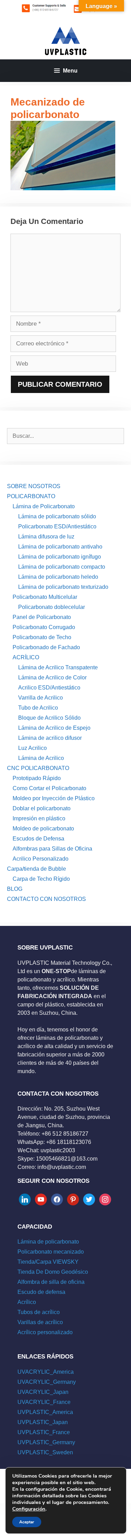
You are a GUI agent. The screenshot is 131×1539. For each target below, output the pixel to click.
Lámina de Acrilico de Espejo (54, 728)
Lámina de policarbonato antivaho (60, 547)
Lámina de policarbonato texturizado (63, 587)
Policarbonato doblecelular (51, 607)
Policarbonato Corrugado (44, 627)
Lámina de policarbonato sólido (57, 516)
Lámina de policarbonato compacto (61, 567)
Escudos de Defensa (38, 839)
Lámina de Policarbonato (44, 506)
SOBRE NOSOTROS (33, 486)
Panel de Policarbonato (42, 617)
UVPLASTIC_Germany (46, 1442)
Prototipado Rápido (37, 778)
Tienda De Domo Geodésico (52, 1272)
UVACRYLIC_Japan (42, 1392)
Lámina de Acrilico (41, 758)
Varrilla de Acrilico (40, 698)
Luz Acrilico (32, 748)
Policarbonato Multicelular (45, 597)
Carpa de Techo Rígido (41, 879)
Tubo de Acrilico (38, 708)
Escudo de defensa (41, 1292)
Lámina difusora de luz (46, 537)
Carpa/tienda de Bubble (36, 869)
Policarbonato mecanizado (50, 1252)
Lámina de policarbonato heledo (58, 577)
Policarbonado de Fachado (46, 647)
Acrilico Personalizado (40, 859)
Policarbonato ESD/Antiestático (57, 526)
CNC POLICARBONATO (38, 768)
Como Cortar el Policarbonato (49, 788)
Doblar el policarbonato (42, 808)
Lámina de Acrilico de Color (52, 677)
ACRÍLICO (26, 657)
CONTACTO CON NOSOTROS (46, 899)
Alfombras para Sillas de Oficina (52, 849)
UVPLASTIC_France (43, 1432)
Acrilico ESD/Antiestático (49, 688)
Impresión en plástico (39, 818)
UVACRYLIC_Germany (46, 1382)
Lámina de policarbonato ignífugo (59, 557)
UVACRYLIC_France (44, 1402)
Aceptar (26, 1522)
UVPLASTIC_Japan (42, 1422)
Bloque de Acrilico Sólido (49, 718)
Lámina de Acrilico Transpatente (58, 667)
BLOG (14, 889)
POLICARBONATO (31, 496)
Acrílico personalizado (45, 1332)
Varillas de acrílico (40, 1322)
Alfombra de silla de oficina (51, 1282)
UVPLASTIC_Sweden (45, 1452)
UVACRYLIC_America (45, 1372)
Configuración (28, 1509)
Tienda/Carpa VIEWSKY (48, 1262)
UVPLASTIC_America (45, 1412)
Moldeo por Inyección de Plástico (54, 798)
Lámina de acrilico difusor (50, 738)
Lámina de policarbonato (48, 1242)
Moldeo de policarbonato (43, 828)
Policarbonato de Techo (42, 637)
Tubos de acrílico (38, 1312)
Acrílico (26, 1302)
